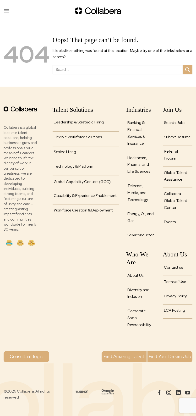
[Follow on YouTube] (187, 393)
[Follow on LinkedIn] (178, 393)
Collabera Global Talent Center (175, 200)
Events (170, 221)
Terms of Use (175, 281)
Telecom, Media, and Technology (137, 192)
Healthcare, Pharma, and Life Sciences (138, 164)
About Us (135, 275)
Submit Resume (177, 136)
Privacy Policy (175, 296)
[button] (6, 11)
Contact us (173, 267)
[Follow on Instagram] (168, 393)
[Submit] (187, 69)
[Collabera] (98, 10)
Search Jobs (174, 122)
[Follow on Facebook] (159, 393)
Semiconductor (140, 235)
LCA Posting (174, 310)
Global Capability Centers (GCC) (82, 181)
